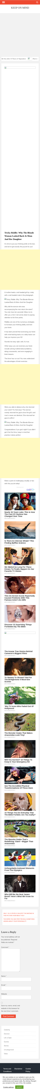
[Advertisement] (20, 35)
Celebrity (7, 1030)
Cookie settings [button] (8, 1087)
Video (6, 1054)
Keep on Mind (20, 7)
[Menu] (3, 2)
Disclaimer (18, 1068)
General (6, 1034)
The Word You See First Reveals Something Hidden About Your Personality (18, 920)
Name (4, 976)
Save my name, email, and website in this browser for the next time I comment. (10, 1008)
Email (3, 985)
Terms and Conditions (7, 1070)
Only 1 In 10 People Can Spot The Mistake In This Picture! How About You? (18, 914)
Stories (6, 1046)
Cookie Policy (28, 1070)
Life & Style (8, 1038)
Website (4, 994)
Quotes (6, 1042)
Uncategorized (9, 1050)
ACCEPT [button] (19, 1087)
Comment (5, 947)
